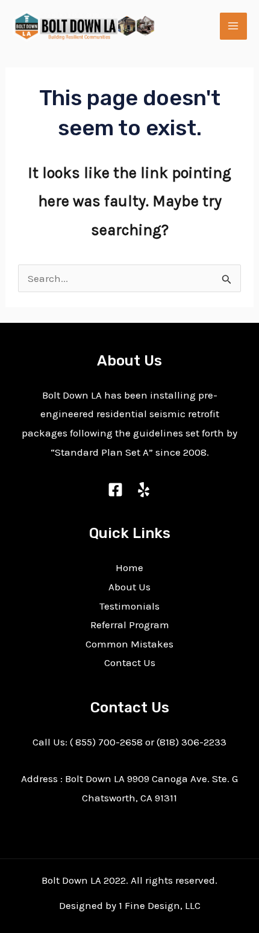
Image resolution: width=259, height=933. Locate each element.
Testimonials (129, 606)
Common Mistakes (129, 644)
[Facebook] (115, 489)
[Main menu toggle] (234, 26)
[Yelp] (143, 489)
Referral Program (129, 625)
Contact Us (129, 662)
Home (129, 567)
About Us (129, 587)
